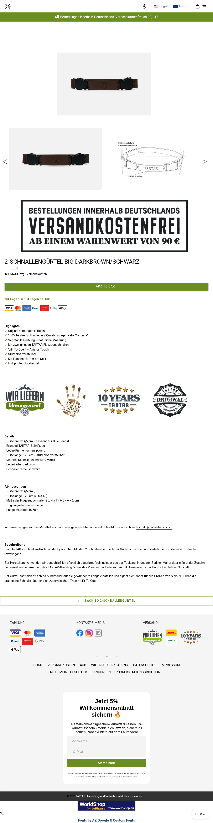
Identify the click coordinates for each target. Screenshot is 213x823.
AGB (83, 665)
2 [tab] (12, 194)
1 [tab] (8, 194)
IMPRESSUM (170, 665)
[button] (171, 6)
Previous (4, 159)
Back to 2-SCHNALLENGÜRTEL (109, 600)
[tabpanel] (55, 159)
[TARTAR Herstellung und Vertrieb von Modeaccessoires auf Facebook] (80, 633)
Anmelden (106, 763)
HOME (38, 665)
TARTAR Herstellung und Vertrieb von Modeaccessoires (109, 796)
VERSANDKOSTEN (61, 665)
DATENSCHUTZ (144, 665)
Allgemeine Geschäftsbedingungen (80, 672)
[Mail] (99, 634)
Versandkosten (37, 274)
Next (204, 159)
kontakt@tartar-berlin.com (154, 527)
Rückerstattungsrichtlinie (139, 672)
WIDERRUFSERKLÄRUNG (109, 665)
